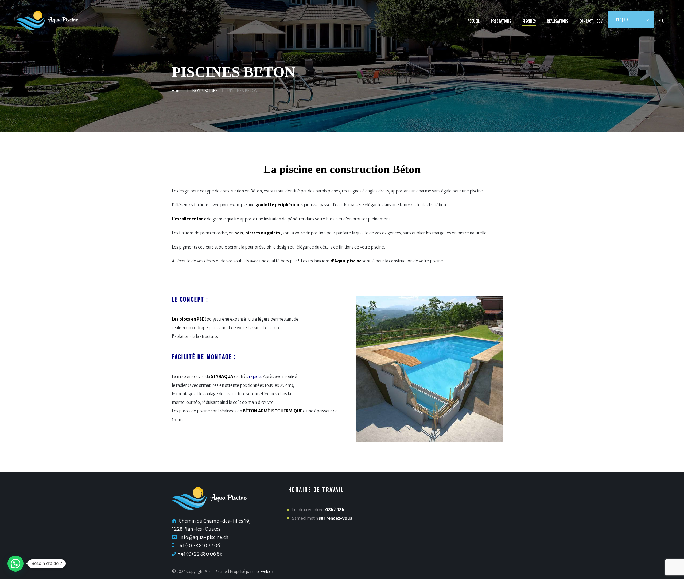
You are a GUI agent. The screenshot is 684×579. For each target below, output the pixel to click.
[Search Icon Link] (661, 22)
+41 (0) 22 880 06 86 (200, 554)
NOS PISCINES (204, 90)
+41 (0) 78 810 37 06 (198, 546)
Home (177, 90)
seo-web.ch (262, 571)
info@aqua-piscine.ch (203, 537)
